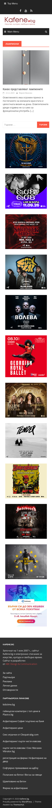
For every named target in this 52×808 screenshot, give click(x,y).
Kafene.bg (24, 798)
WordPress (27, 801)
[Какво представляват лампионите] (26, 67)
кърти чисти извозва (30, 741)
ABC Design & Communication (21, 664)
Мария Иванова (25, 93)
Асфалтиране (10, 741)
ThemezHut (18, 804)
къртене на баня (35, 721)
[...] (31, 110)
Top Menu (12, 3)
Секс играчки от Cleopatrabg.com (21, 734)
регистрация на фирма (15, 758)
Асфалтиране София (13, 721)
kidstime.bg (9, 704)
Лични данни (10, 685)
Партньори (9, 677)
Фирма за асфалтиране (15, 788)
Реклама (7, 681)
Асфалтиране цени (13, 727)
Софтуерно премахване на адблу (20, 768)
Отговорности (10, 689)
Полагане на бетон (13, 774)
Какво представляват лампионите (23, 89)
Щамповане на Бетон (14, 781)
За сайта (7, 672)
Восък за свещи (33, 774)
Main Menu (13, 31)
